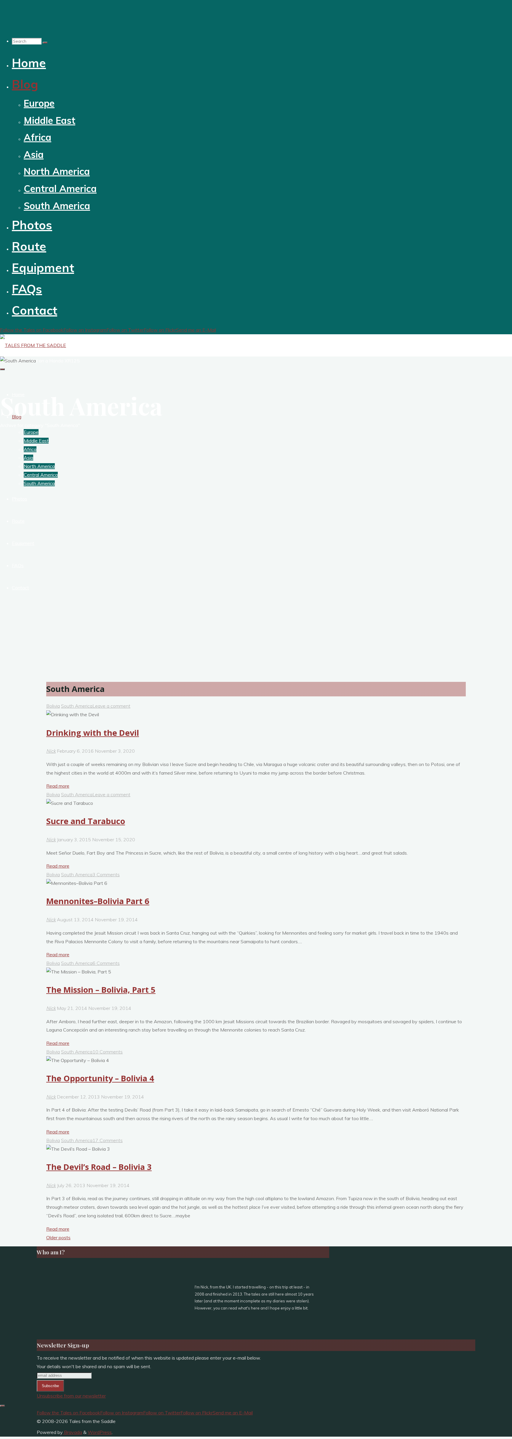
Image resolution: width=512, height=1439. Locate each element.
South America (76, 706)
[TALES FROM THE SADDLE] (33, 345)
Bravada (72, 1432)
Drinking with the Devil (92, 732)
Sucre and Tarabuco (85, 821)
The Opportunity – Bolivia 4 (100, 1078)
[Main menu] (2, 369)
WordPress (100, 1432)
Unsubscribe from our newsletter (71, 1396)
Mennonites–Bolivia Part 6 (97, 901)
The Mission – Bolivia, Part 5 (101, 989)
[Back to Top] (2, 1406)
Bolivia (53, 706)
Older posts (58, 1237)
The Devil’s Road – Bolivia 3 (99, 1166)
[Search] (45, 43)
